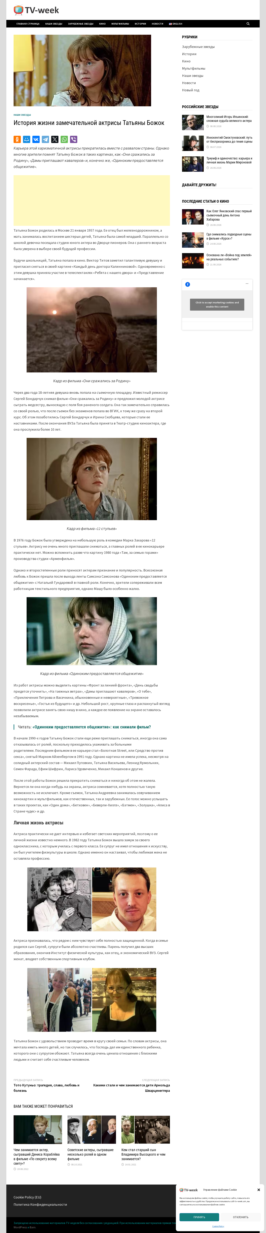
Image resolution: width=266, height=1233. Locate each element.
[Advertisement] (92, 200)
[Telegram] (45, 139)
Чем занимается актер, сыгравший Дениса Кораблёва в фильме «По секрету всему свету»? (37, 1157)
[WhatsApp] (64, 139)
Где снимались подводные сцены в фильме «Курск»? (228, 236)
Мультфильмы (120, 23)
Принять (199, 1217)
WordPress (20, 1227)
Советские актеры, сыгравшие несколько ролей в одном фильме (90, 1154)
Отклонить (240, 1217)
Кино (102, 23)
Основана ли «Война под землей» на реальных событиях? (229, 257)
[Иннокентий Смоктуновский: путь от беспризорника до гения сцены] (193, 138)
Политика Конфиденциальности (40, 1204)
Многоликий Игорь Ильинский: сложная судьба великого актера (229, 119)
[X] (54, 139)
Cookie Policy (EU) (27, 1197)
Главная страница (27, 23)
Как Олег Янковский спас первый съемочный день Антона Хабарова (229, 215)
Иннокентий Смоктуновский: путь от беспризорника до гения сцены (229, 140)
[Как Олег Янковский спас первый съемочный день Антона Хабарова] (193, 212)
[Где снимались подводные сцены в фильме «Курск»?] (193, 235)
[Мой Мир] (26, 139)
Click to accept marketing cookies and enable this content (217, 304)
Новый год (190, 90)
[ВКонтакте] (36, 139)
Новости (157, 23)
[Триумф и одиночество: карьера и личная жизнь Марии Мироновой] (193, 159)
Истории (140, 23)
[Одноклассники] (17, 139)
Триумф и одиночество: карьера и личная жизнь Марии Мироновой (229, 160)
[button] (259, 1190)
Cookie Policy (218, 1226)
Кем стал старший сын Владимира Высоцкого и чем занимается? (143, 1154)
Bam (32, 1227)
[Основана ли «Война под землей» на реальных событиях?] (193, 255)
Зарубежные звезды (80, 23)
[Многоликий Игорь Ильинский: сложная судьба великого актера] (193, 117)
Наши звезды (53, 23)
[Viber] (73, 139)
